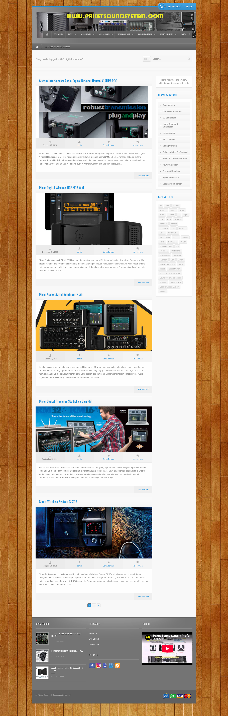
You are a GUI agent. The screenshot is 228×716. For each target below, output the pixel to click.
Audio (162, 215)
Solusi (180, 264)
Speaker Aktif (175, 282)
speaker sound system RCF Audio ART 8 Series (67, 669)
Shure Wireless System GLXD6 (58, 501)
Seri (172, 260)
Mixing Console (124, 34)
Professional (165, 255)
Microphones (104, 34)
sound (162, 269)
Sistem (180, 260)
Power (183, 242)
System (163, 291)
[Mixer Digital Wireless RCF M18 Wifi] (94, 219)
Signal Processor (145, 34)
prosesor (177, 255)
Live (173, 228)
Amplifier (163, 210)
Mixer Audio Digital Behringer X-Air (61, 294)
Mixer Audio (172, 233)
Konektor (163, 224)
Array (182, 210)
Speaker (163, 282)
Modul (175, 237)
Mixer (162, 233)
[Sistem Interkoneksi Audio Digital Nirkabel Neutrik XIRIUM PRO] (94, 112)
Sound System (174, 269)
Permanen (172, 242)
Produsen (164, 251)
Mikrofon (182, 228)
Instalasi (178, 219)
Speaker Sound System (169, 287)
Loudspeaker (86, 34)
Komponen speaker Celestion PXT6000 (67, 650)
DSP (161, 219)
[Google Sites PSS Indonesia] (104, 665)
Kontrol (174, 224)
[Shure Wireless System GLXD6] (94, 533)
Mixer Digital (165, 237)
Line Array (164, 228)
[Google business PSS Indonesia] (111, 665)
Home (47, 34)
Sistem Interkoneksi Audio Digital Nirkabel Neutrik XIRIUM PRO (78, 80)
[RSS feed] (117, 665)
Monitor (185, 237)
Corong (171, 215)
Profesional (175, 251)
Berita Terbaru (108, 145)
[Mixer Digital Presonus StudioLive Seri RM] (94, 429)
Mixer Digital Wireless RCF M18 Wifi (61, 187)
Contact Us (185, 34)
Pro (177, 246)
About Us (93, 633)
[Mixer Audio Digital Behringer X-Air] (94, 325)
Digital (185, 215)
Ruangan (163, 260)
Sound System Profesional (170, 278)
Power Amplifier (166, 34)
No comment (138, 145)
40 (161, 206)
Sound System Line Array (170, 273)
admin (79, 145)
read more (143, 176)
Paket (70, 34)
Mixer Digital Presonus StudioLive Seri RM (65, 401)
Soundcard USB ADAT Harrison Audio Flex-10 (66, 635)
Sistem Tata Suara (167, 264)
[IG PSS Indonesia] (98, 665)
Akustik (176, 206)
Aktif (167, 206)
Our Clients (94, 639)
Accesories (58, 34)
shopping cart (175, 6)
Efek (169, 219)
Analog (173, 210)
